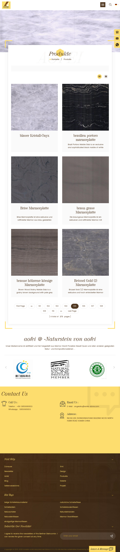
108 (101, 306)
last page (72, 311)
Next (114, 367)
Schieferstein (9, 507)
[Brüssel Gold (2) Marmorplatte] (85, 252)
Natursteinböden (67, 512)
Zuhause (8, 466)
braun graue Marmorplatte (86, 210)
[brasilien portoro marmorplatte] (85, 107)
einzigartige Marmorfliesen (15, 521)
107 (92, 306)
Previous (5, 367)
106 (83, 306)
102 (48, 306)
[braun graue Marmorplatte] (85, 179)
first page (20, 306)
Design (63, 471)
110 (53, 311)
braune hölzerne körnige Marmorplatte (34, 283)
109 (44, 311)
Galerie (63, 481)
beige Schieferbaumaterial (15, 502)
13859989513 (25, 409)
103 (57, 306)
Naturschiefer (10, 512)
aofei (6, 476)
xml (61, 466)
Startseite (55, 59)
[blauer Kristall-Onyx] (34, 107)
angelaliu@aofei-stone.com (86, 406)
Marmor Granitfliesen (69, 516)
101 (39, 306)
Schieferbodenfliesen (69, 507)
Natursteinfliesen (11, 516)
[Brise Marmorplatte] (34, 179)
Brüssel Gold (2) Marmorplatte (85, 283)
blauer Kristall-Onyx (34, 136)
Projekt (63, 485)
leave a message (99, 549)
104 (65, 306)
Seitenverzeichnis (11, 485)
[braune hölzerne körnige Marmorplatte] (34, 252)
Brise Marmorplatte (34, 208)
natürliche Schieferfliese (70, 502)
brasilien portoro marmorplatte (85, 138)
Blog (6, 481)
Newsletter (8, 471)
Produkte (64, 476)
